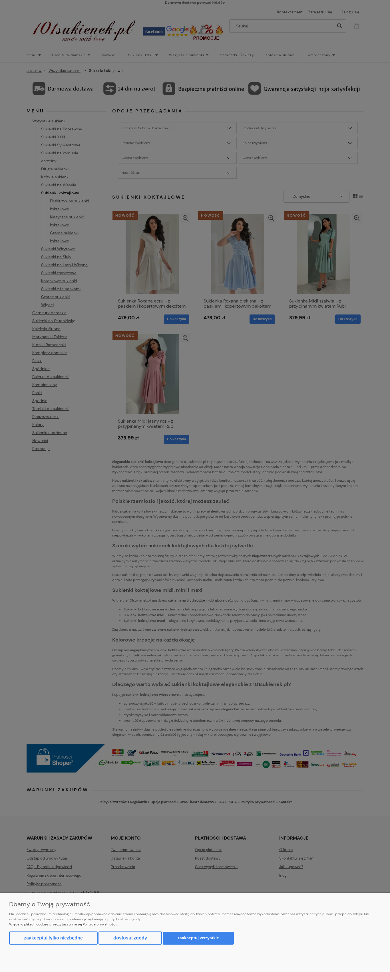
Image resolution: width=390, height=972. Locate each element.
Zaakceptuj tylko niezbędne (53, 937)
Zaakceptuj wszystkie (198, 938)
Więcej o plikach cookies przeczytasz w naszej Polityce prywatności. (63, 924)
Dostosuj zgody (130, 937)
